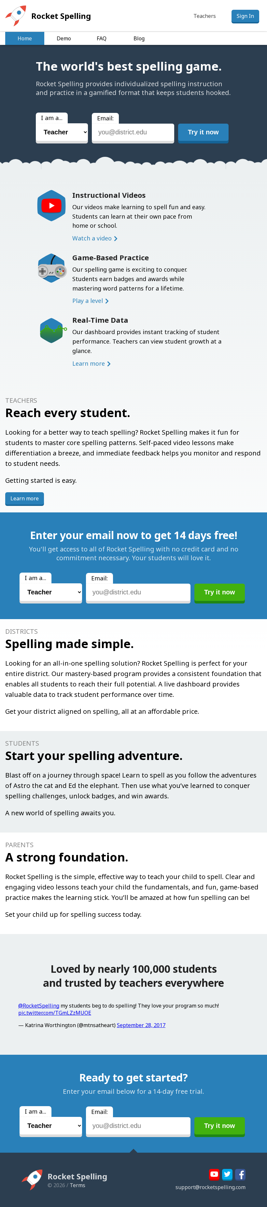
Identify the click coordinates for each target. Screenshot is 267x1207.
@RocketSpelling (38, 1005)
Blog (139, 38)
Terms (77, 1185)
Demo (64, 38)
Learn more (88, 363)
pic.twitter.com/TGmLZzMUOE (54, 1012)
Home (25, 38)
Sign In (245, 16)
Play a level (87, 301)
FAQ (101, 38)
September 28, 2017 (141, 1025)
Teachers (204, 16)
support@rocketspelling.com (211, 1187)
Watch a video (92, 238)
